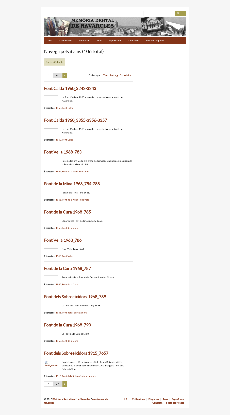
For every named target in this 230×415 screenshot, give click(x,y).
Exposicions (115, 40)
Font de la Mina (70, 171)
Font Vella (84, 171)
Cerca (178, 13)
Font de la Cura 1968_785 (67, 211)
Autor (113, 75)
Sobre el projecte (155, 40)
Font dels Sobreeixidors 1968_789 (75, 296)
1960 (58, 107)
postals (92, 376)
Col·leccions (65, 40)
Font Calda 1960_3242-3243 (70, 88)
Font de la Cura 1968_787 (67, 268)
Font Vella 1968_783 (63, 151)
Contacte (133, 40)
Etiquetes (84, 40)
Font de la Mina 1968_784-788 (72, 183)
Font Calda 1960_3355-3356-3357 (75, 120)
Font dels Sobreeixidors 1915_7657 (76, 353)
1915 (58, 376)
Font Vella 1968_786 (63, 240)
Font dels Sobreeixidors (74, 312)
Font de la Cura (70, 227)
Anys (99, 40)
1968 (58, 171)
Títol (105, 75)
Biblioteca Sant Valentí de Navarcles (71, 399)
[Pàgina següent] (64, 75)
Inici (50, 40)
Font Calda (67, 107)
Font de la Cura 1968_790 (67, 324)
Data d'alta (125, 75)
